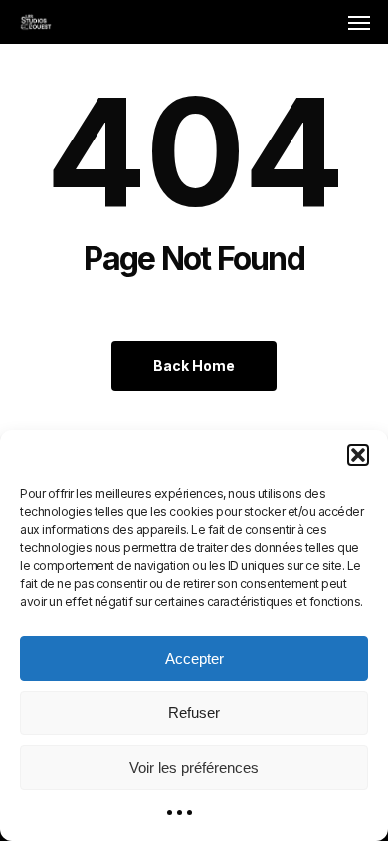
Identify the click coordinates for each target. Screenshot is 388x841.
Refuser (194, 712)
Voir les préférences (194, 767)
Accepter (194, 658)
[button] (358, 455)
